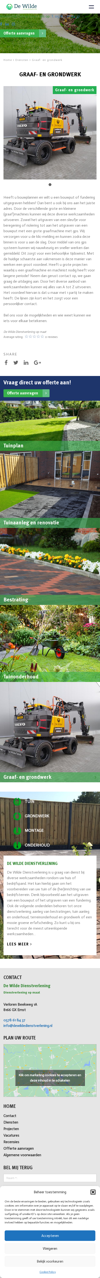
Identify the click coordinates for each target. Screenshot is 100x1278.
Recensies (11, 1142)
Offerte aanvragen (19, 33)
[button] (93, 1192)
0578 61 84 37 (14, 1020)
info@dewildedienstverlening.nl (27, 1025)
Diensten (10, 1122)
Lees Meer (18, 944)
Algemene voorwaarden (22, 1155)
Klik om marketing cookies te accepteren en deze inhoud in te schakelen (50, 1077)
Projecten (11, 1129)
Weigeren (50, 1248)
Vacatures (11, 1135)
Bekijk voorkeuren (50, 1261)
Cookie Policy (48, 1272)
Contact (9, 1115)
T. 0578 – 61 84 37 (65, 16)
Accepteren (50, 1236)
